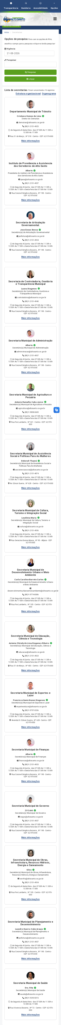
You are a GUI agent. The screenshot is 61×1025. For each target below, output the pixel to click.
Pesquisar (11, 60)
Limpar (31, 79)
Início (6, 32)
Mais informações (30, 141)
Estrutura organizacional (28, 94)
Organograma (49, 94)
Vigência (10, 49)
